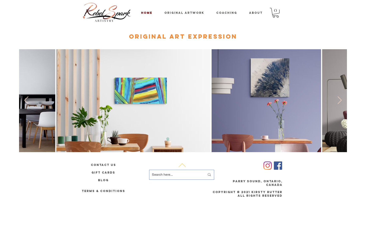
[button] (275, 13)
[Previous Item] (26, 100)
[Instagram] (267, 165)
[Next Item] (339, 100)
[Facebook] (278, 165)
